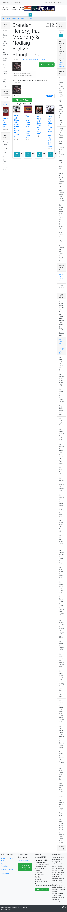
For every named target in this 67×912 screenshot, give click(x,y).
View (17, 156)
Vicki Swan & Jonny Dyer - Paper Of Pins (61, 195)
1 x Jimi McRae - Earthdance (61, 572)
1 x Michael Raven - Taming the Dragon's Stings (61, 628)
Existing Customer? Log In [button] (25, 867)
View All (60, 343)
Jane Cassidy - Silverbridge (61, 237)
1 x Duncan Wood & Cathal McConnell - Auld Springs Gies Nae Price (61, 401)
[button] (16, 2)
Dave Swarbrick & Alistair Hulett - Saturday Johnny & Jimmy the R (61, 216)
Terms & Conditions (4, 865)
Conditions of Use (5, 150)
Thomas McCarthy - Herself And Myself (61, 179)
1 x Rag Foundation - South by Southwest (61, 690)
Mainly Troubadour (5, 122)
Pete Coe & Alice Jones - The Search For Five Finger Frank (61, 114)
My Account (22, 8)
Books (5, 86)
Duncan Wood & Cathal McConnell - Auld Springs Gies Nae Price (61, 89)
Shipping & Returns (5, 160)
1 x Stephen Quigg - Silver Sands (61, 500)
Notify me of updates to (61, 319)
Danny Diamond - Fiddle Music (61, 133)
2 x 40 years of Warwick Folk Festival (61, 758)
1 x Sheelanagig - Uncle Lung (61, 675)
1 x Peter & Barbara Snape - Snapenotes (61, 807)
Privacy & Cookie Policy (7, 859)
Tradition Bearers (5, 34)
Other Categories (5, 73)
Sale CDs (4, 81)
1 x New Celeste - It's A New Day (61, 774)
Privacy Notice (5, 143)
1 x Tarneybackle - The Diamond (61, 526)
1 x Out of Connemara (61, 513)
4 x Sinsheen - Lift (61, 471)
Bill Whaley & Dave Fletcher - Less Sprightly (39, 125)
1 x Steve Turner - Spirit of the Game (61, 587)
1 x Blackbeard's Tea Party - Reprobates (61, 660)
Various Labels (61, 277)
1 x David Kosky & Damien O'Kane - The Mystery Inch (61, 606)
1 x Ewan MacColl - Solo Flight (61, 434)
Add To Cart (47, 65)
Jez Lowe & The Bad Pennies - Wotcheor (61, 252)
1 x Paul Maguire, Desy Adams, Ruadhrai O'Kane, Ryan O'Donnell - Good (61, 830)
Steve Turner (5, 59)
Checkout (14, 9)
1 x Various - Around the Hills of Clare (61, 484)
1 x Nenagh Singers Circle (61, 645)
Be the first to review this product (34, 59)
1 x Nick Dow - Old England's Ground (61, 363)
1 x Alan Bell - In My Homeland (61, 540)
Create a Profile (23, 861)
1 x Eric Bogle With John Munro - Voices (61, 789)
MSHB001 (29, 19)
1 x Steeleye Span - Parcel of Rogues (61, 556)
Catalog (8, 19)
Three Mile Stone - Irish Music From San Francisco (27, 126)
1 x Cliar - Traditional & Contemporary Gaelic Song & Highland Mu (61, 736)
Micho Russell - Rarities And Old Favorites (61, 148)
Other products (61, 288)
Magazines (5, 66)
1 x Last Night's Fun (61, 422)
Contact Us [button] (43, 889)
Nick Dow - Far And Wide (61, 165)
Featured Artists (18, 19)
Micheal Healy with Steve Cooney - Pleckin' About (16, 126)
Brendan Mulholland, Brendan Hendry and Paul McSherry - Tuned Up (50, 131)
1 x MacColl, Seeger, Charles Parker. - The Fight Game (61, 453)
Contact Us (5, 168)
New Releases (5, 43)
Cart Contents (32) (5, 9)
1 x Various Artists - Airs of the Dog (61, 379)
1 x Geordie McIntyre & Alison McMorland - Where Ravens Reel (61, 711)
